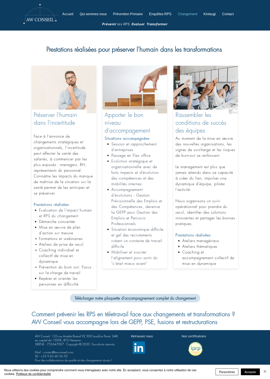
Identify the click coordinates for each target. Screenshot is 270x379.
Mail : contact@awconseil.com (54, 352)
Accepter (250, 372)
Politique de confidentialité (33, 374)
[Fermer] (264, 372)
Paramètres (227, 372)
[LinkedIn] (139, 348)
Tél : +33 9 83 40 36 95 (51, 356)
